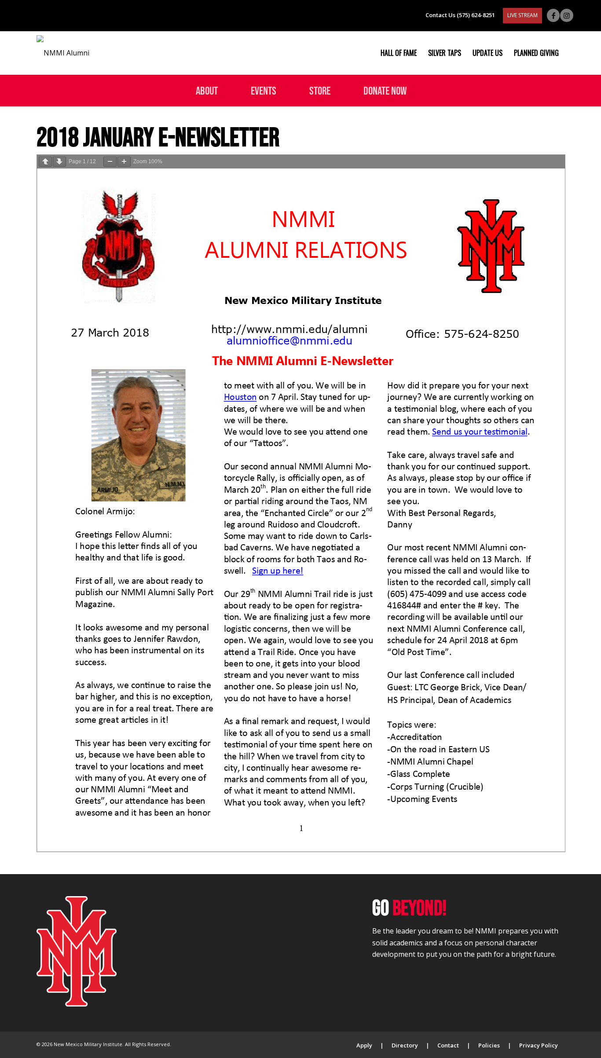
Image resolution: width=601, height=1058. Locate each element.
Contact (448, 1045)
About (207, 90)
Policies (489, 1045)
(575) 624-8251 (476, 15)
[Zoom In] (124, 162)
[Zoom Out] (110, 162)
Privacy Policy (538, 1045)
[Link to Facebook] (553, 15)
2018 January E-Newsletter (158, 136)
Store (319, 90)
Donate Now (385, 90)
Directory (405, 1045)
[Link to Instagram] (566, 15)
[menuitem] (398, 52)
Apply (364, 1045)
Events (263, 90)
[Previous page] (45, 162)
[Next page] (59, 162)
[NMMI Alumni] (63, 52)
